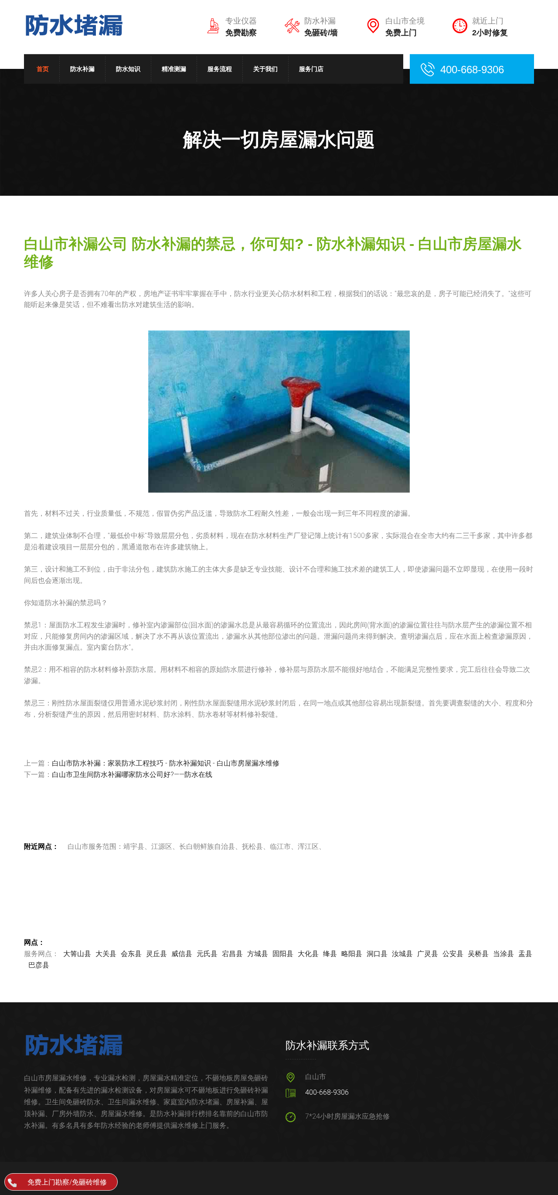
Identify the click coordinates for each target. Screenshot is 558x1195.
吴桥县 (478, 954)
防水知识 (128, 68)
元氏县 (207, 954)
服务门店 (311, 68)
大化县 (308, 954)
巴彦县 (38, 965)
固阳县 (282, 954)
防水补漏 (82, 68)
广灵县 (427, 954)
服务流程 (220, 68)
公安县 (452, 954)
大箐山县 (77, 954)
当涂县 (503, 954)
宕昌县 (232, 954)
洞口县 (377, 954)
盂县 (525, 954)
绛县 (330, 954)
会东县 (131, 954)
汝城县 (402, 954)
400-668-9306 (327, 1092)
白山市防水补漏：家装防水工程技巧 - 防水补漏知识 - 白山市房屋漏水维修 (165, 763)
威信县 (181, 954)
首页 (43, 68)
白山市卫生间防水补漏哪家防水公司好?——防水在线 (132, 774)
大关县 (105, 954)
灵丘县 (156, 954)
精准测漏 (174, 68)
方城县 (257, 954)
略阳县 (351, 954)
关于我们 (265, 68)
